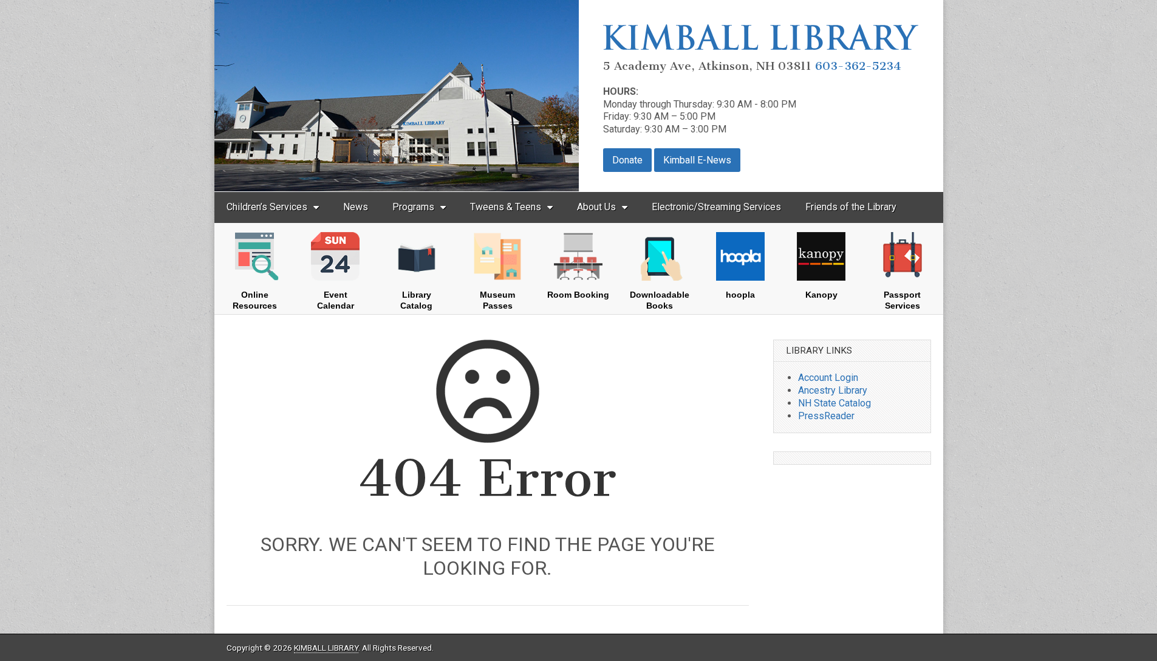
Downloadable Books (659, 300)
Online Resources (255, 300)
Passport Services (902, 300)
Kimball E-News (697, 160)
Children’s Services (267, 207)
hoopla (740, 295)
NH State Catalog (834, 403)
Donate (627, 160)
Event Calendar (335, 300)
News (355, 207)
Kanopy (821, 295)
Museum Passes (497, 300)
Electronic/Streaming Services (716, 207)
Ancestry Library (832, 390)
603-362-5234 (858, 66)
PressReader (826, 416)
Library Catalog (416, 300)
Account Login (828, 377)
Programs (413, 207)
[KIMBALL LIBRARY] (761, 46)
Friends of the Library (850, 207)
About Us (596, 207)
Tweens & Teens (505, 207)
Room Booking (578, 295)
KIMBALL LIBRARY (326, 647)
